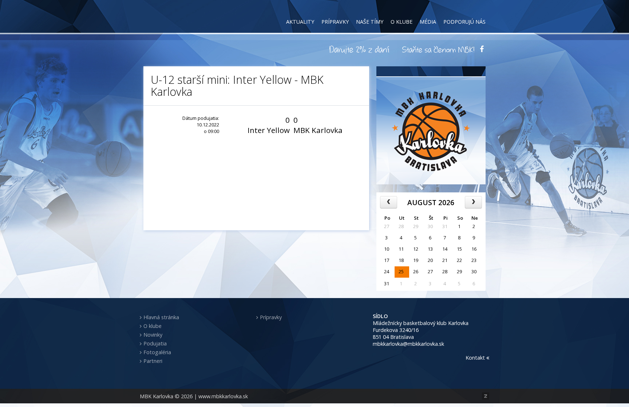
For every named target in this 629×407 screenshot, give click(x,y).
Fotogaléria (157, 352)
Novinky (152, 334)
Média (428, 21)
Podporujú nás (464, 21)
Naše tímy (369, 21)
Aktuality (300, 21)
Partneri (152, 360)
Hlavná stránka (161, 317)
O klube (401, 21)
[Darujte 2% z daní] (360, 49)
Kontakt (476, 357)
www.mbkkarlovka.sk (223, 396)
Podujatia (155, 343)
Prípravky (335, 21)
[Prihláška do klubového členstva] (438, 49)
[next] (473, 202)
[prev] (388, 202)
